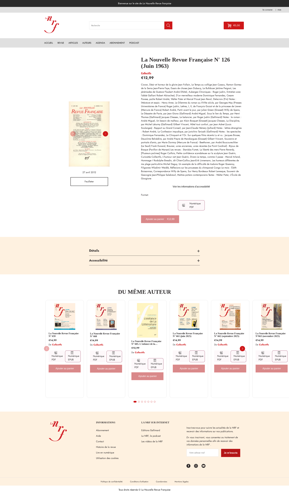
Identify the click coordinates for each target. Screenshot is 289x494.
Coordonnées (161, 481)
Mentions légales (181, 481)
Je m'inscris (231, 453)
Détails (94, 250)
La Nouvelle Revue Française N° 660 (105, 335)
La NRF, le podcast (151, 436)
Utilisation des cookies (107, 458)
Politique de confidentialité (112, 481)
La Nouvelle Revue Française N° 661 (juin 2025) (188, 334)
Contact (100, 441)
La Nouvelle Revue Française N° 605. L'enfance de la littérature (146, 342)
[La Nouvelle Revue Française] (58, 440)
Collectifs (146, 73)
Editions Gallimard (150, 430)
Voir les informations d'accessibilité (191, 186)
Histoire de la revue (106, 447)
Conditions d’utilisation (139, 481)
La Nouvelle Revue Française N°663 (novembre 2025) (271, 334)
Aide (98, 436)
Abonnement (102, 430)
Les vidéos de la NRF (152, 441)
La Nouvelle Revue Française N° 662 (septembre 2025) (229, 334)
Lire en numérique (105, 452)
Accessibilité (98, 260)
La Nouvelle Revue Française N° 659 (64, 334)
